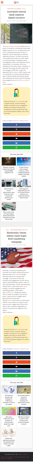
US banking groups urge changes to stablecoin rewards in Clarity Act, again (9, 400)
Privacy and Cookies (19, 457)
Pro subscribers (20, 101)
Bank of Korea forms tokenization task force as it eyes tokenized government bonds (9, 194)
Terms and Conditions (7, 457)
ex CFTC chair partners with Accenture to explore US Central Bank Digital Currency (15, 453)
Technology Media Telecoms (18, 230)
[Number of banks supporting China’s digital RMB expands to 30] (9, 161)
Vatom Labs (15, 274)
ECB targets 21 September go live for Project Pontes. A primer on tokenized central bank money (24, 193)
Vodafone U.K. (10, 292)
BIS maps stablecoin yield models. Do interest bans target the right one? (9, 421)
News (24, 9)
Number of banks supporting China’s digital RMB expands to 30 (9, 169)
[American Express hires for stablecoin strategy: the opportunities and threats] (24, 389)
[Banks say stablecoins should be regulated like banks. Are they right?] (9, 432)
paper (24, 64)
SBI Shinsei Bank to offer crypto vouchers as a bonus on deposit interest (24, 420)
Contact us (10, 458)
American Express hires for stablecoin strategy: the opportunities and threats (24, 400)
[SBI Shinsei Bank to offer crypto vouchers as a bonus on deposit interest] (24, 411)
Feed (27, 457)
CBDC (14, 50)
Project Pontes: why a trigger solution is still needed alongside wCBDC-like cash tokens (24, 171)
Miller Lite (22, 286)
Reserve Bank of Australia (13, 46)
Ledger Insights (22, 20)
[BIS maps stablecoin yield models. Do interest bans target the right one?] (9, 411)
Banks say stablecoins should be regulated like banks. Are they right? (9, 442)
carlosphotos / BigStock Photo (20, 349)
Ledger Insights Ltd (23, 454)
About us (3, 458)
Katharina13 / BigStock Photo (20, 120)
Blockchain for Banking (14, 9)
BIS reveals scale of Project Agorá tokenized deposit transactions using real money (9, 215)
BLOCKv (9, 300)
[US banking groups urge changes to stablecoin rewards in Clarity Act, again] (9, 389)
